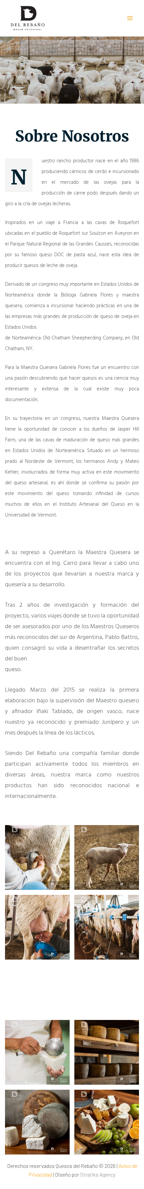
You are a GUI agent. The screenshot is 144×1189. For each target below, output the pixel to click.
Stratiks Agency (98, 1174)
